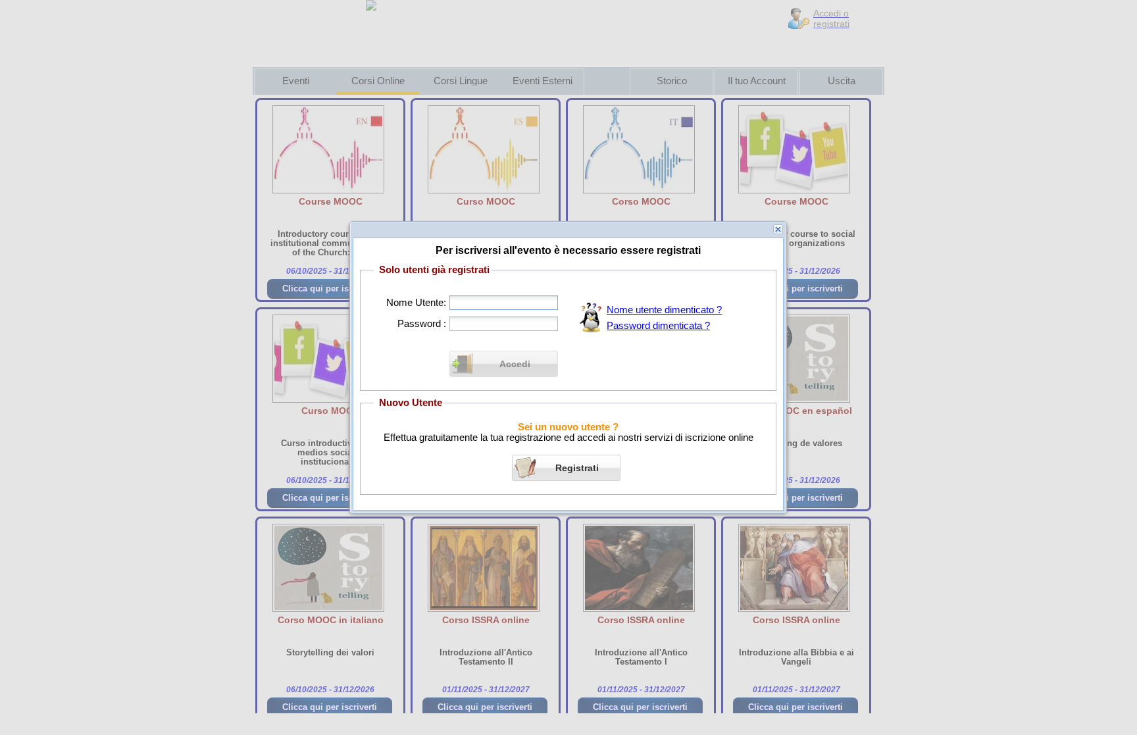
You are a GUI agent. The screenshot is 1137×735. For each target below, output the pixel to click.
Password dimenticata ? (658, 325)
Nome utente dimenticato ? (664, 310)
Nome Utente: (416, 302)
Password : (421, 323)
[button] (503, 364)
